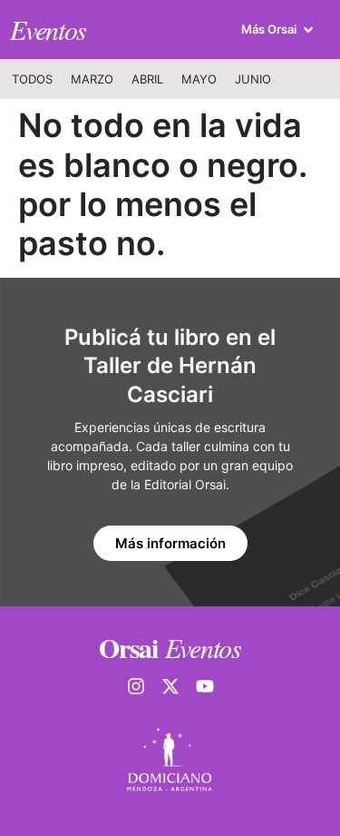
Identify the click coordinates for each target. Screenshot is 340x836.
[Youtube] (204, 686)
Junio (253, 79)
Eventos (48, 29)
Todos (32, 79)
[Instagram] (136, 686)
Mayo (199, 79)
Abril (147, 79)
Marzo (92, 79)
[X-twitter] (170, 686)
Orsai (128, 647)
